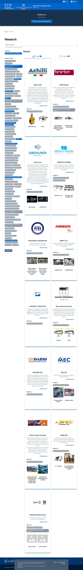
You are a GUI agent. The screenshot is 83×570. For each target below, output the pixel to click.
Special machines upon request (11, 203)
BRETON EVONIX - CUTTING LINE (69, 126)
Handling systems (69, 400)
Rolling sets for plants (9, 186)
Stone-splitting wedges (9, 217)
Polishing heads (18, 167)
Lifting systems (8, 141)
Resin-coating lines (17, 184)
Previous (25, 120)
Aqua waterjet (32, 207)
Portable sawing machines (10, 170)
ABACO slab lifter (32, 126)
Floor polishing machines (10, 126)
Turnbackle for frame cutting (10, 230)
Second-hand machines (9, 191)
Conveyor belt (17, 96)
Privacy (55, 562)
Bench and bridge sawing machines (12, 71)
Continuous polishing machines (11, 93)
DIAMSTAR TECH (69, 270)
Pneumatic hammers (9, 167)
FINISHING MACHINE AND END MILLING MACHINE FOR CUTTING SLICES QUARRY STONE (32, 479)
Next (50, 120)
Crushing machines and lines (58, 400)
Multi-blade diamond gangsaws (11, 160)
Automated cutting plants (10, 61)
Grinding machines (9, 136)
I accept (63, 563)
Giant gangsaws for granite (10, 134)
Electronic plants (8, 118)
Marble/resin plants (9, 153)
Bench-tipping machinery (10, 74)
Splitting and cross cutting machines (12, 206)
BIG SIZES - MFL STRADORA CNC (69, 196)
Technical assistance (9, 222)
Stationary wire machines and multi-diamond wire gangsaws (12, 211)
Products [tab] (66, 56)
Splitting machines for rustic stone (12, 208)
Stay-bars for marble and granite (11, 214)
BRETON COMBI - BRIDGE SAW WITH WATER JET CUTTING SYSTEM (58, 128)
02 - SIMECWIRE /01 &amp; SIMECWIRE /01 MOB (69, 467)
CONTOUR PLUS (58, 270)
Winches (8, 245)
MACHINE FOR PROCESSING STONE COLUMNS (42, 478)
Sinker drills (16, 196)
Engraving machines (17, 118)
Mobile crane (16, 155)
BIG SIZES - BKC (58, 195)
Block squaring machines (10, 76)
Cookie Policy (61, 562)
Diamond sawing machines (10, 106)
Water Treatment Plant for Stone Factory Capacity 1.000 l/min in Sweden (43, 271)
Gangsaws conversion (9, 129)
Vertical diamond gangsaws (10, 235)
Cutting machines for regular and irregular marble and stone (13, 100)
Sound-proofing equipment (10, 201)
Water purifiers (8, 238)
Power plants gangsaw (9, 172)
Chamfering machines (9, 88)
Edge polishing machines (10, 115)
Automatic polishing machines (11, 69)
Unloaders (8, 233)
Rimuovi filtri (8, 250)
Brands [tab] (38, 56)
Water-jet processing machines (11, 242)
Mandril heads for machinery (10, 148)
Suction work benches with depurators (12, 219)
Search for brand (9, 45)
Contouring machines (9, 96)
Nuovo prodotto (32, 546)
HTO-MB (58, 340)
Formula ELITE (42, 207)
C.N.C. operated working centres (11, 81)
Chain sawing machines (9, 86)
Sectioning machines (9, 194)
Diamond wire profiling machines (11, 109)
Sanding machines (8, 189)
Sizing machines (8, 198)
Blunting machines (9, 78)
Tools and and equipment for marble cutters (12, 225)
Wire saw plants (15, 245)
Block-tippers (19, 76)
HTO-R (69, 340)
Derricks (8, 104)
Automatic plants (8, 63)
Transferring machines (9, 228)
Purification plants (8, 179)
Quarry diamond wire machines (11, 181)
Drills (16, 113)
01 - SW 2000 (58, 466)
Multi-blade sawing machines (11, 162)
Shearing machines (9, 196)
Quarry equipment (8, 184)
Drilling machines (8, 113)
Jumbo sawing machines (10, 139)
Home (6, 31)
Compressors (16, 91)
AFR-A (42, 126)
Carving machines (8, 83)
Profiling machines (8, 175)
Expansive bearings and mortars (11, 120)
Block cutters (19, 74)
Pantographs (7, 165)
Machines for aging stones (10, 145)
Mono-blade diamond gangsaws (11, 157)
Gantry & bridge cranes (9, 131)
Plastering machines (16, 165)
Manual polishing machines (10, 150)
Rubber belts (18, 186)
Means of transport (9, 155)
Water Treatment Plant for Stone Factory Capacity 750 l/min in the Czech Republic (32, 271)
